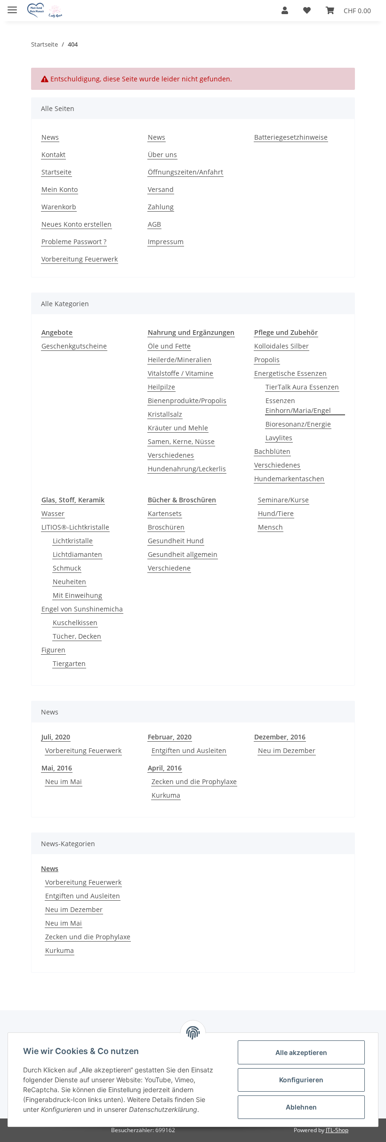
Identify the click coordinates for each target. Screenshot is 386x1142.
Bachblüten (272, 451)
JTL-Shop (337, 1130)
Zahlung (161, 206)
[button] (285, 10)
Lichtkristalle (73, 540)
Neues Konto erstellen (76, 224)
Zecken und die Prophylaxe (194, 781)
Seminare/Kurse (283, 499)
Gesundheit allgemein (182, 554)
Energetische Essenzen (290, 373)
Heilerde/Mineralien (179, 359)
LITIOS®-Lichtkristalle (75, 527)
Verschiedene (169, 567)
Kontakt (53, 154)
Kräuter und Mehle (178, 427)
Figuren (53, 649)
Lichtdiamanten (77, 554)
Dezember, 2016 (280, 736)
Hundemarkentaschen (289, 478)
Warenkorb (58, 206)
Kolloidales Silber (281, 345)
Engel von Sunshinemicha (82, 608)
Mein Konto (59, 189)
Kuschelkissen (75, 622)
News (50, 137)
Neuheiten (69, 581)
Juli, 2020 (55, 736)
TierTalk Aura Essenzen (302, 386)
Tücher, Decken (77, 636)
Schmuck (67, 567)
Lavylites (278, 437)
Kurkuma (166, 795)
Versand (161, 189)
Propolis (267, 359)
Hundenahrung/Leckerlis (187, 468)
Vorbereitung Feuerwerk (79, 258)
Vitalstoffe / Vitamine (180, 373)
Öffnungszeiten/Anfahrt (185, 171)
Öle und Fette (169, 345)
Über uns (162, 154)
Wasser (52, 513)
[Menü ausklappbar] (12, 6)
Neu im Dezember (286, 750)
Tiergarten (69, 663)
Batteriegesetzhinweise (291, 137)
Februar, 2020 (170, 736)
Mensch (270, 527)
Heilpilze (161, 386)
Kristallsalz (165, 414)
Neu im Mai (63, 781)
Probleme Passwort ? (73, 241)
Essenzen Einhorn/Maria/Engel (298, 405)
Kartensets (165, 513)
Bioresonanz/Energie (298, 424)
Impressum (166, 241)
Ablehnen (301, 1107)
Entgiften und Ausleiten (189, 750)
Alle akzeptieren (301, 1052)
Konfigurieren (301, 1080)
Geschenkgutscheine (74, 345)
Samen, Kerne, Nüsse (181, 441)
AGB (154, 224)
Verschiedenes (171, 455)
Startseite (56, 171)
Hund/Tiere (276, 513)
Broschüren (166, 527)
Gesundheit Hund (176, 540)
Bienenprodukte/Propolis (187, 400)
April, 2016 (165, 767)
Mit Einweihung (77, 595)
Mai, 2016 (56, 767)
